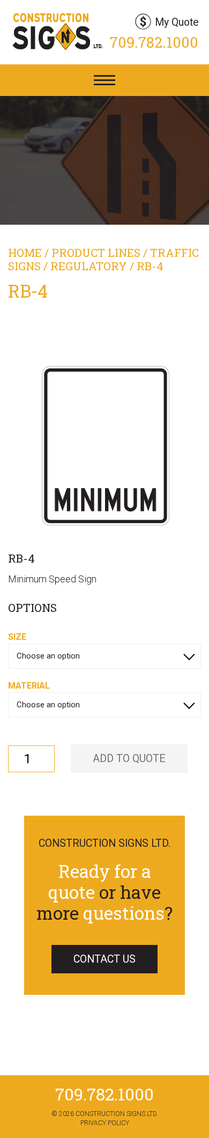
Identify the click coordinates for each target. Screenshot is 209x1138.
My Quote (176, 22)
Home (25, 252)
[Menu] (104, 80)
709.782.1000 (154, 42)
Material (29, 686)
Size (17, 637)
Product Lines (95, 252)
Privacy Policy (104, 1123)
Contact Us (104, 959)
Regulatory (88, 266)
